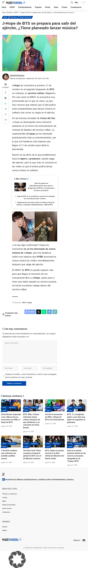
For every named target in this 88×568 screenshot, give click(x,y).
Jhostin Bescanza (17, 75)
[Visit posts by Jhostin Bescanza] (5, 76)
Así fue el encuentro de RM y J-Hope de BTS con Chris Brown (54, 417)
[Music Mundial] (16, 2)
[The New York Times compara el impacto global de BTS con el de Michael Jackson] (33, 441)
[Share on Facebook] (5, 92)
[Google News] (84, 540)
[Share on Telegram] (5, 109)
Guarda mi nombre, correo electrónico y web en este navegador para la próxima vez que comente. (31, 375)
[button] (4, 2)
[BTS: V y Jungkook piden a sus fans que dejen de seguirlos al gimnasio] (77, 405)
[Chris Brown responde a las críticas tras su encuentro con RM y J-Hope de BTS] (11, 405)
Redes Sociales (25, 17)
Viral (4, 410)
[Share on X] (5, 98)
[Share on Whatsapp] (5, 103)
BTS (24, 302)
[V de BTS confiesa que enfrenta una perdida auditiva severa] (11, 441)
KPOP (5, 17)
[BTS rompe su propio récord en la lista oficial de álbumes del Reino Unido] (55, 441)
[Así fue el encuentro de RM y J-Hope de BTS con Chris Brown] (55, 405)
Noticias (13, 17)
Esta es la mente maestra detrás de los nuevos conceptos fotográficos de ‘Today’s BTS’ (76, 456)
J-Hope (29, 302)
